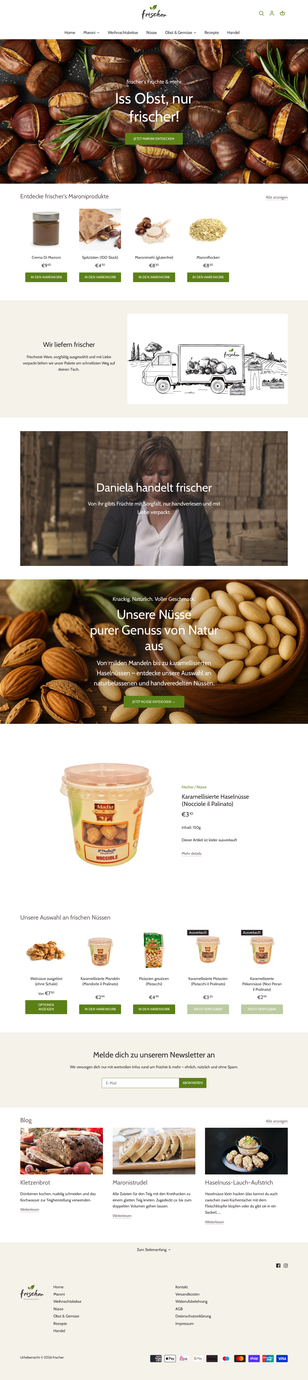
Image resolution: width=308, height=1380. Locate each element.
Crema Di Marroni (46, 257)
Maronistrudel (130, 1182)
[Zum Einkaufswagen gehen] (282, 12)
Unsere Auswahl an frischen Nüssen (65, 917)
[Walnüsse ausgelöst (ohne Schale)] (46, 951)
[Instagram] (286, 1265)
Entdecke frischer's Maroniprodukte (64, 196)
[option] (154, 111)
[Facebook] (278, 1265)
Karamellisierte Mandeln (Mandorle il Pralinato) (100, 981)
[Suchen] (261, 12)
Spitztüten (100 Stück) (100, 257)
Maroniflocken (208, 257)
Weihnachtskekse (67, 1301)
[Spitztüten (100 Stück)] (100, 230)
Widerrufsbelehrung (191, 1301)
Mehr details (192, 853)
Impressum (184, 1323)
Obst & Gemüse (66, 1316)
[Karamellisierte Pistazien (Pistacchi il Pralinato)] (208, 951)
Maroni (59, 1294)
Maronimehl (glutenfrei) (154, 257)
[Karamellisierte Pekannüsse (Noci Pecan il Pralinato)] (262, 951)
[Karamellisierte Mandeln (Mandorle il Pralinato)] (100, 951)
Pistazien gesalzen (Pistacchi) (154, 981)
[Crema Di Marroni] (46, 230)
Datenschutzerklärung (193, 1316)
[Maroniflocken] (208, 230)
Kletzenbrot (35, 1182)
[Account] (272, 12)
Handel (59, 1330)
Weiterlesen (29, 1209)
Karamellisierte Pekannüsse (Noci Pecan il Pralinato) (262, 984)
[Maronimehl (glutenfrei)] (154, 230)
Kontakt (181, 1287)
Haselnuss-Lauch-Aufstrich (239, 1182)
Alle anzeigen (277, 197)
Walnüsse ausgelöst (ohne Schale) (46, 981)
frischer (187, 787)
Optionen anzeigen (46, 1007)
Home (58, 1287)
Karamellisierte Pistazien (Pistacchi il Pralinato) (208, 981)
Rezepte (60, 1323)
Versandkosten (187, 1294)
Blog (26, 1120)
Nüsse (201, 787)
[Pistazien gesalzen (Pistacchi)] (154, 951)
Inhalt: (187, 827)
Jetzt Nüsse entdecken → (153, 702)
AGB (179, 1309)
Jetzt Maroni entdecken (154, 139)
